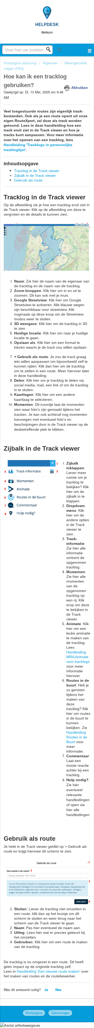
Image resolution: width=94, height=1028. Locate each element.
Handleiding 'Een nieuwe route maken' (48, 971)
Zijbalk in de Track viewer (35, 175)
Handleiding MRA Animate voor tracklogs (78, 657)
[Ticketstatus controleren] (59, 49)
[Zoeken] (50, 49)
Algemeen (50, 62)
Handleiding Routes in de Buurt (76, 737)
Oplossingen (60, 1012)
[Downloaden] (37, 525)
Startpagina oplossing (20, 62)
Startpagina (34, 1012)
